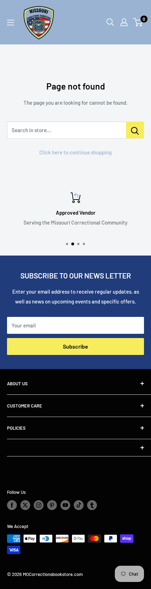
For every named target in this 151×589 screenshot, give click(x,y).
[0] (138, 22)
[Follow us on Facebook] (12, 505)
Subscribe (75, 346)
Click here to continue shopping (75, 152)
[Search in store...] (135, 130)
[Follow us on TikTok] (79, 505)
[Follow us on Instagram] (39, 505)
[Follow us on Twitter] (25, 505)
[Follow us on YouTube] (65, 505)
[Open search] (110, 22)
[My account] (123, 22)
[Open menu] (10, 22)
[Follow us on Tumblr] (92, 505)
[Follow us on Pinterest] (52, 505)
